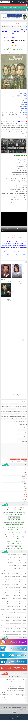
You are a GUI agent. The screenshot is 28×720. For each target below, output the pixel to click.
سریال (25, 469)
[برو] (1, 2)
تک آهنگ (24, 499)
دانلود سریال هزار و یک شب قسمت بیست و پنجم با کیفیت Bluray (13, 598)
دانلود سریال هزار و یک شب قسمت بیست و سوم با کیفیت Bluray (13, 609)
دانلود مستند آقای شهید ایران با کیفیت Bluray (17, 612)
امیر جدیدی (17, 406)
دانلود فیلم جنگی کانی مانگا (14, 519)
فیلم (22, 10)
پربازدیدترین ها (11, 676)
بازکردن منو (12, 2)
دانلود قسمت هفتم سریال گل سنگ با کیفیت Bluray (6, 299)
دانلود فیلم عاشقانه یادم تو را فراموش (14, 534)
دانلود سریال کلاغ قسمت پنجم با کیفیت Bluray (17, 557)
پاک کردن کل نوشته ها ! (15, 459)
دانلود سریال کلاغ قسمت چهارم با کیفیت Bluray (17, 560)
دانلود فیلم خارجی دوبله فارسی (15, 707)
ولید (10, 718)
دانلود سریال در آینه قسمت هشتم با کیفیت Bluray (16, 617)
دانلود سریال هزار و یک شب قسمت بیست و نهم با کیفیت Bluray (13, 573)
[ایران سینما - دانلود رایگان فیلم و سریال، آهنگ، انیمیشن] (23, 3)
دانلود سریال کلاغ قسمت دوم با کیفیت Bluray (17, 565)
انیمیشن (24, 478)
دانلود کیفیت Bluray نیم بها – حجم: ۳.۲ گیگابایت (14, 251)
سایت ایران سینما (9, 709)
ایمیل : (25, 432)
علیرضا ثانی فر (20, 418)
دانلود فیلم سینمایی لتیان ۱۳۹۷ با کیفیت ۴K (17, 23)
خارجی (25, 472)
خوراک (13, 718)
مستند (25, 485)
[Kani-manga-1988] (14, 517)
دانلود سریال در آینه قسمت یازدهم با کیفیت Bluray (16, 595)
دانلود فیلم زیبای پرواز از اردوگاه (14, 548)
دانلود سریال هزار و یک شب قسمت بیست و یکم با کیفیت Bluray (13, 626)
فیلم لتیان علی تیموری (23, 421)
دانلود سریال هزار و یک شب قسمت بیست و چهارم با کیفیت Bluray (13, 601)
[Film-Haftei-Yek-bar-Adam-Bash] (14, 507)
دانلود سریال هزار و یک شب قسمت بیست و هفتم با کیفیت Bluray (13, 584)
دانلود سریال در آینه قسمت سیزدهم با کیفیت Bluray (15, 587)
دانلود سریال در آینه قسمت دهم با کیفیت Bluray (16, 604)
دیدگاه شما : (24, 441)
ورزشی (25, 486)
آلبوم (25, 498)
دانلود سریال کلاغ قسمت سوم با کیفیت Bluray (17, 562)
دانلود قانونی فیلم (17, 416)
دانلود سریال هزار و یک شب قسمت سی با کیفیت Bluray (15, 571)
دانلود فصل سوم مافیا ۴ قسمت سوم (14, 514)
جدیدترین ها (17, 676)
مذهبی (25, 488)
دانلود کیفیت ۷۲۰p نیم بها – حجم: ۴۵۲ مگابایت (14, 243)
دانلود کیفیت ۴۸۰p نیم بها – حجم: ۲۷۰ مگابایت (14, 245)
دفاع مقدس (23, 481)
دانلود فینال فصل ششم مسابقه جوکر (14, 524)
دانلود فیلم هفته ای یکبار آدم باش (14, 509)
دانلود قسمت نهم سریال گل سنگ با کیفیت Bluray (6, 280)
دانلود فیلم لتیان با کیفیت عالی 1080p (15, 413)
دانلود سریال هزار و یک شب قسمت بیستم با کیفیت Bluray (14, 631)
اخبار (26, 467)
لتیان (17, 421)
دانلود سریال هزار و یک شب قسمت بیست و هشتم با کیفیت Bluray (12, 700)
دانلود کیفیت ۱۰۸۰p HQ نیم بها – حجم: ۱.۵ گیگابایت (13, 247)
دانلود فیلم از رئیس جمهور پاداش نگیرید (14, 529)
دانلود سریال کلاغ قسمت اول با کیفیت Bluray (17, 568)
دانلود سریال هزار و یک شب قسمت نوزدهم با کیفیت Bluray (14, 634)
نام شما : (25, 427)
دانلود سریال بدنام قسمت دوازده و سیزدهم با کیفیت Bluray (14, 615)
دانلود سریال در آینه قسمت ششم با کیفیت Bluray (16, 628)
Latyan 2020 (14, 45)
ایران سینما (16, 709)
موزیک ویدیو (24, 501)
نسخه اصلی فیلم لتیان (11, 421)
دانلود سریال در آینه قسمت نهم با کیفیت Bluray (16, 606)
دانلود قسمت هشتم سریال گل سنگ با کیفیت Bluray (17, 280)
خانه (24, 10)
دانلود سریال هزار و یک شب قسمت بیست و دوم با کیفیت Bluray (13, 620)
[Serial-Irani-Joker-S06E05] (14, 522)
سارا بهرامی (6, 416)
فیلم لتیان (3, 418)
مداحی (25, 490)
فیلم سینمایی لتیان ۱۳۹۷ (11, 418)
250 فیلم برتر (23, 476)
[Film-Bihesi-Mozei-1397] (14, 536)
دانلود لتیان (11, 416)
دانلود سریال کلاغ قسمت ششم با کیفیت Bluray (17, 554)
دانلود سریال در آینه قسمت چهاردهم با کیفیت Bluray (15, 582)
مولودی (25, 492)
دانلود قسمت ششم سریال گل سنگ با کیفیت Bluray (17, 396)
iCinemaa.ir (24, 707)
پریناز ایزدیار (11, 406)
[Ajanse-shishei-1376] (14, 541)
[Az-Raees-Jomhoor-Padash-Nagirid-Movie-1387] (14, 527)
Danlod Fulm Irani (5, 404)
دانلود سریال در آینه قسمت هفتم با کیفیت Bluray (16, 623)
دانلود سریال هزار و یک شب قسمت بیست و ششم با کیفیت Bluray (13, 590)
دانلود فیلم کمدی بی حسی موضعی (14, 538)
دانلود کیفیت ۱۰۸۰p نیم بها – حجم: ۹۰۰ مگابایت (14, 241)
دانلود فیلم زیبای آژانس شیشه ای (14, 543)
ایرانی (24, 26)
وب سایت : (25, 436)
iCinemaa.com (22, 709)
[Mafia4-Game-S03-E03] (14, 512)
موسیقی (25, 496)
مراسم (25, 494)
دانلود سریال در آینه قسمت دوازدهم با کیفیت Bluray (15, 593)
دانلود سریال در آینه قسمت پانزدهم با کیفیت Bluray (15, 576)
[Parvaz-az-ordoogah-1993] (14, 546)
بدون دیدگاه (23, 29)
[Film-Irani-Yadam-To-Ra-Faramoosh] (14, 532)
